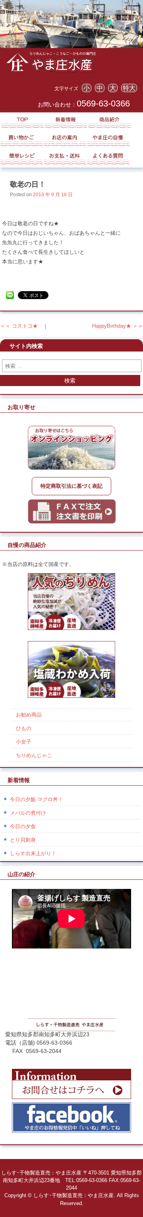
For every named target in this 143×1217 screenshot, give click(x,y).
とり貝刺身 (23, 840)
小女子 (23, 742)
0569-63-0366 (103, 103)
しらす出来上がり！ (33, 853)
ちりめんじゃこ (34, 755)
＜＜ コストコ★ (19, 326)
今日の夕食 (23, 826)
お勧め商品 (29, 715)
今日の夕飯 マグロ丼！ (36, 799)
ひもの (23, 728)
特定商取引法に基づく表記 (71, 486)
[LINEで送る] (10, 296)
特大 (129, 88)
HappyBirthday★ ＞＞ (117, 326)
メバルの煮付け (28, 813)
